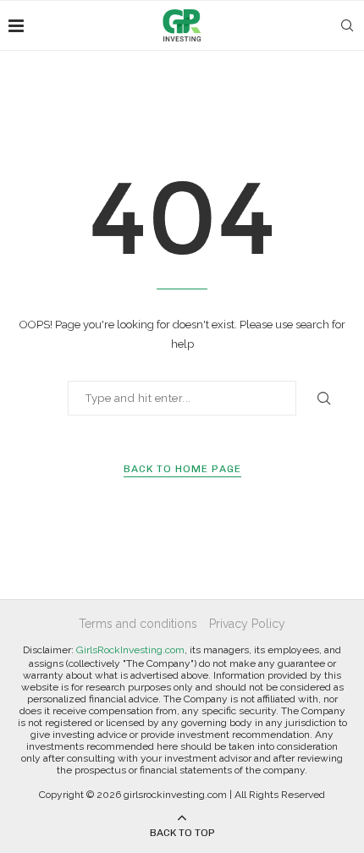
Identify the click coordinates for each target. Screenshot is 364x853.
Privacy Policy (247, 623)
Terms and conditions (138, 623)
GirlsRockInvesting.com (130, 650)
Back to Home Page (182, 469)
